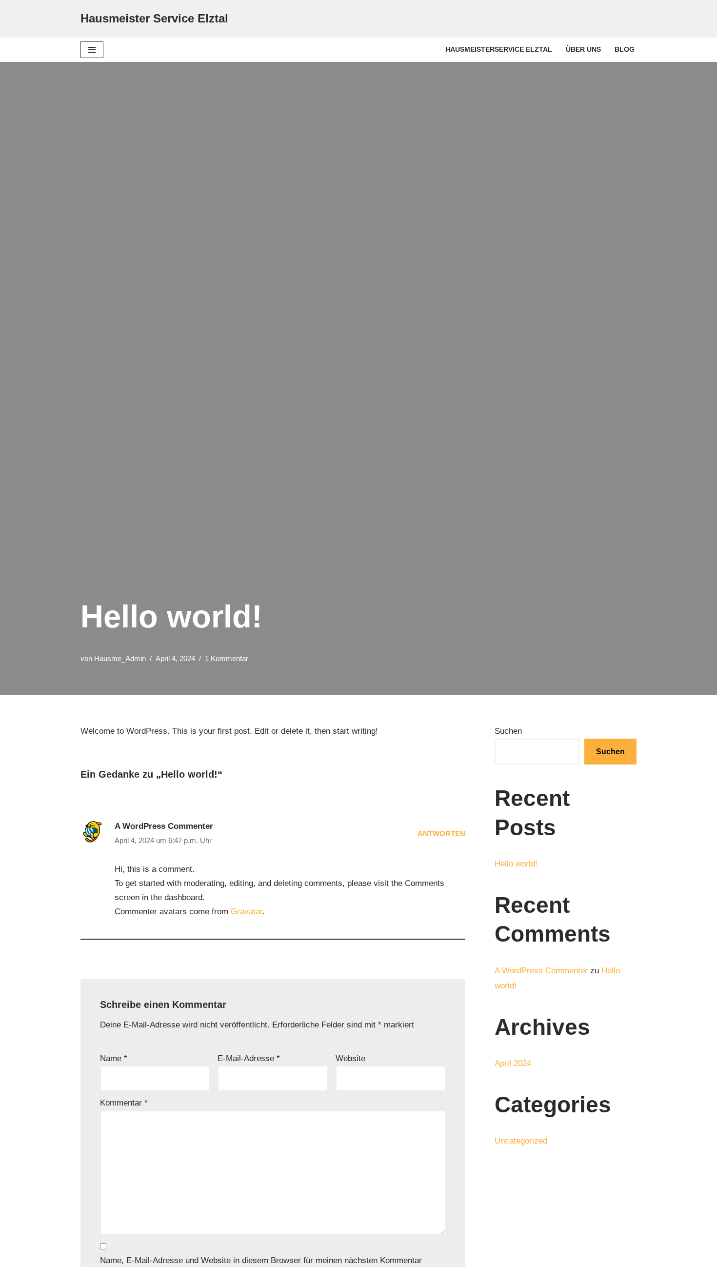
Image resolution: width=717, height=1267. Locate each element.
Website (350, 1058)
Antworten (441, 833)
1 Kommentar (226, 658)
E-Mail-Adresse (249, 1058)
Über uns (583, 49)
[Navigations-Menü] (91, 49)
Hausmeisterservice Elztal (498, 49)
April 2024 (513, 1063)
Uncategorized (521, 1141)
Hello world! (516, 863)
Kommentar (124, 1102)
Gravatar (246, 911)
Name (113, 1058)
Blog (625, 49)
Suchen (508, 731)
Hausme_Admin (120, 658)
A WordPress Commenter (164, 826)
